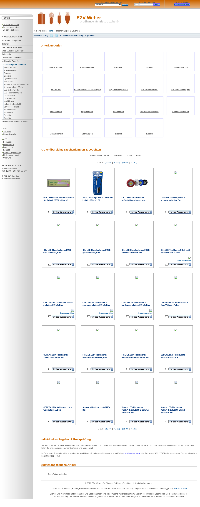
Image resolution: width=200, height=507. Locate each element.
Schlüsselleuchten (11, 107)
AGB (5, 139)
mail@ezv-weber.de (12, 178)
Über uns (7, 158)
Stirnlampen (9, 112)
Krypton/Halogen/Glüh (13, 87)
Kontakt (6, 150)
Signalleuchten (10, 110)
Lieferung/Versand (11, 155)
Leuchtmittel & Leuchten (12, 58)
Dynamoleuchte (10, 79)
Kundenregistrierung (12, 152)
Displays (7, 76)
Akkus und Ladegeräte (11, 40)
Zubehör (7, 115)
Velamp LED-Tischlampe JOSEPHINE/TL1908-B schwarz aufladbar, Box (135, 410)
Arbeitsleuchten (10, 70)
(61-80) (125, 162)
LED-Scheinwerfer (11, 90)
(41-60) (117, 162)
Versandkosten (180, 489)
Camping (8, 73)
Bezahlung (7, 142)
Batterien (5, 44)
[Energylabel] (189, 258)
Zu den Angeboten (11, 27)
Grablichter (8, 81)
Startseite (7, 131)
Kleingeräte (6, 54)
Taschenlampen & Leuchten (14, 64)
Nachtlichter (9, 101)
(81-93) (134, 162)
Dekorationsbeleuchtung (12, 47)
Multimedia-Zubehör (10, 61)
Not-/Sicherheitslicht (12, 104)
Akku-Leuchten (10, 67)
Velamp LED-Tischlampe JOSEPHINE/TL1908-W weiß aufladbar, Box (173, 410)
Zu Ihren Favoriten (11, 25)
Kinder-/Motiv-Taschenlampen (16, 84)
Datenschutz (8, 145)
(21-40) (108, 162)
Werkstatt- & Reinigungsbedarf (15, 121)
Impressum (8, 147)
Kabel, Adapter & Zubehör (12, 51)
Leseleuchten (9, 96)
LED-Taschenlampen (13, 93)
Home (50, 31)
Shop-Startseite (9, 134)
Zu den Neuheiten (11, 30)
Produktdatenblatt (184, 260)
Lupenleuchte (9, 98)
